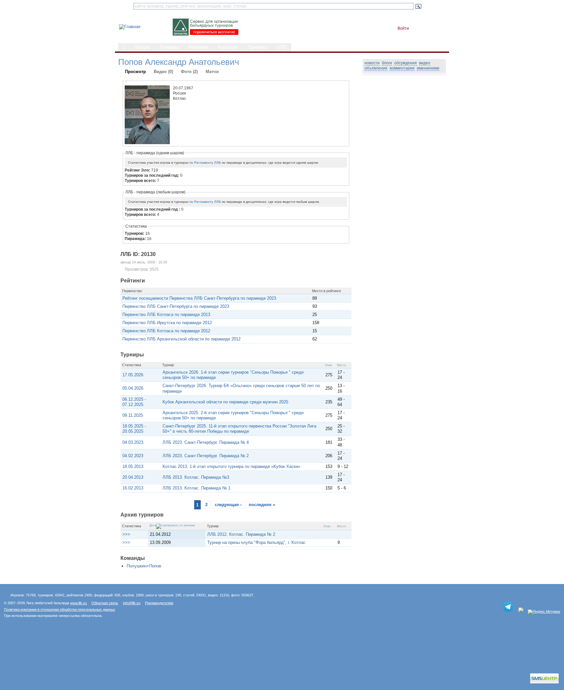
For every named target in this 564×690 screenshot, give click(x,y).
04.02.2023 (132, 455)
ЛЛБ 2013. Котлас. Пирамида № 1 (196, 488)
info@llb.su (131, 603)
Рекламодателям (159, 603)
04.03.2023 (132, 442)
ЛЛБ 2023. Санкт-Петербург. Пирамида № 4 (206, 442)
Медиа (142, 47)
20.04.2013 (132, 477)
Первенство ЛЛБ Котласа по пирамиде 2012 (166, 330)
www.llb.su (78, 603)
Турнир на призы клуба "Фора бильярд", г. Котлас (256, 542)
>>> (126, 534)
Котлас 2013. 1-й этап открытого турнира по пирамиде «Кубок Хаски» (231, 466)
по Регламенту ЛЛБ (205, 162)
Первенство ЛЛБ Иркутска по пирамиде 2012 (167, 322)
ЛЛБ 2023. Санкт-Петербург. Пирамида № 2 (206, 455)
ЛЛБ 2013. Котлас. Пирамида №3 (196, 477)
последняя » (262, 504)
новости (372, 63)
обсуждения (405, 63)
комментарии (402, 68)
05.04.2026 (132, 388)
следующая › (228, 504)
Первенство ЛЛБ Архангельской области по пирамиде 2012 (181, 339)
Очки (328, 365)
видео (424, 63)
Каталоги (228, 47)
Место (341, 365)
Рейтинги (198, 47)
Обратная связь (104, 603)
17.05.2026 (132, 374)
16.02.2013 (132, 488)
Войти (403, 28)
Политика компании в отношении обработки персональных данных (59, 609)
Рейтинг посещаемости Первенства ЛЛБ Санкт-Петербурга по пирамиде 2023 (199, 298)
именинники (428, 68)
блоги (387, 63)
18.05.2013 (132, 466)
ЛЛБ (281, 47)
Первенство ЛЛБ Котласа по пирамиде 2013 (166, 314)
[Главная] (129, 26)
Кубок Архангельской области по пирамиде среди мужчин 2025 (225, 401)
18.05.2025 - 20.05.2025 (134, 429)
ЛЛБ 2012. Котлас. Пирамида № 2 (241, 534)
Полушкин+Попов (144, 565)
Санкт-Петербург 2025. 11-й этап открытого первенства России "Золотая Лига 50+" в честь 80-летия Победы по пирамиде (239, 429)
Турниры (169, 47)
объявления (376, 68)
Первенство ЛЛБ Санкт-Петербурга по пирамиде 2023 (175, 306)
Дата (152, 525)
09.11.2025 (132, 415)
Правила (257, 47)
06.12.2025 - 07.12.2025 (134, 402)
